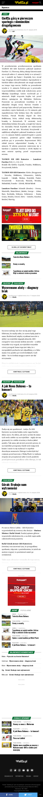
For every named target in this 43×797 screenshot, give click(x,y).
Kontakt (36, 776)
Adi (13, 31)
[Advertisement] (21, 699)
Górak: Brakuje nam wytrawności (17, 670)
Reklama (28, 776)
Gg (3, 670)
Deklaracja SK (9, 776)
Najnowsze (5, 7)
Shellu (14, 297)
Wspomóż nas (19, 776)
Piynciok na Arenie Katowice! (18, 656)
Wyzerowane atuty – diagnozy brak (22, 661)
